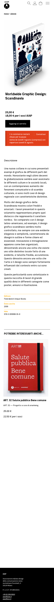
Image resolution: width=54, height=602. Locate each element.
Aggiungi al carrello (17, 124)
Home (6, 14)
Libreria (13, 14)
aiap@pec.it (7, 599)
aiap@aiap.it (7, 597)
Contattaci (41, 134)
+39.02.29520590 (9, 594)
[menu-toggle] (47, 3)
